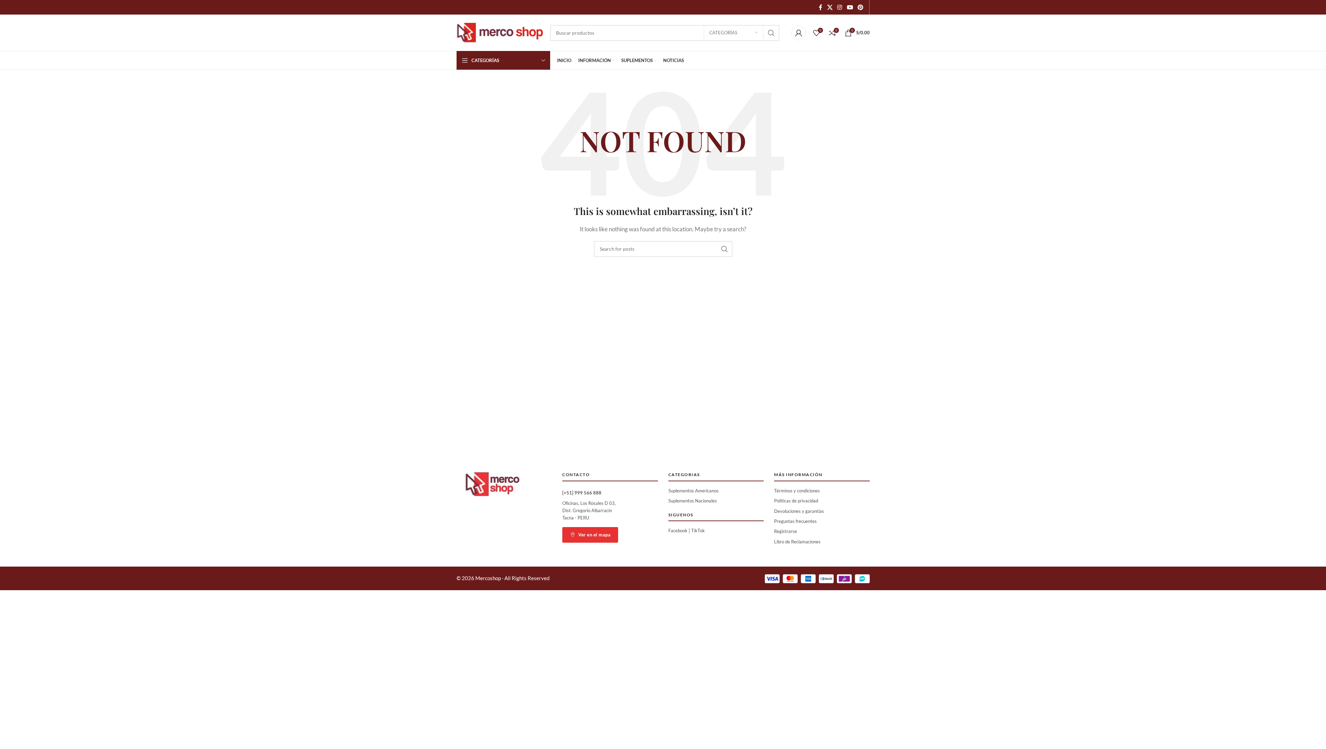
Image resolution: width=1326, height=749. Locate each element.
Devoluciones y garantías (799, 511)
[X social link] (830, 7)
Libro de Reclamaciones (797, 541)
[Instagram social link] (839, 7)
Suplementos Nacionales (692, 500)
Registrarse (785, 531)
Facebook (677, 530)
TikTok (698, 530)
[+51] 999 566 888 (581, 493)
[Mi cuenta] (798, 33)
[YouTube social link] (849, 7)
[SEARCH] (771, 33)
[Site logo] (500, 32)
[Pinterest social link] (860, 7)
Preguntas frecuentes (795, 521)
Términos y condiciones (797, 490)
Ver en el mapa (594, 534)
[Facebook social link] (820, 7)
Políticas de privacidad (796, 500)
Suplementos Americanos (693, 490)
